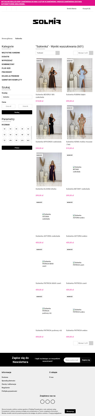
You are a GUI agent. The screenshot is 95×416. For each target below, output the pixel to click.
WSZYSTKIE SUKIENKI (11, 53)
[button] (6, 372)
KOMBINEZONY (8, 64)
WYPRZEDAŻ (7, 60)
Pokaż (17, 148)
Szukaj (16, 112)
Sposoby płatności (8, 381)
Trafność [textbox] (40, 53)
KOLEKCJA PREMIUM (10, 76)
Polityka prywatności (9, 391)
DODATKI (6, 57)
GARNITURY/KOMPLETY (12, 80)
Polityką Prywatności (35, 409)
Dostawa (5, 377)
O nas (51, 377)
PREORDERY (7, 72)
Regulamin (6, 388)
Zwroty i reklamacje (9, 384)
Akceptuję (70, 411)
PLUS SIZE (6, 68)
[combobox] (48, 53)
